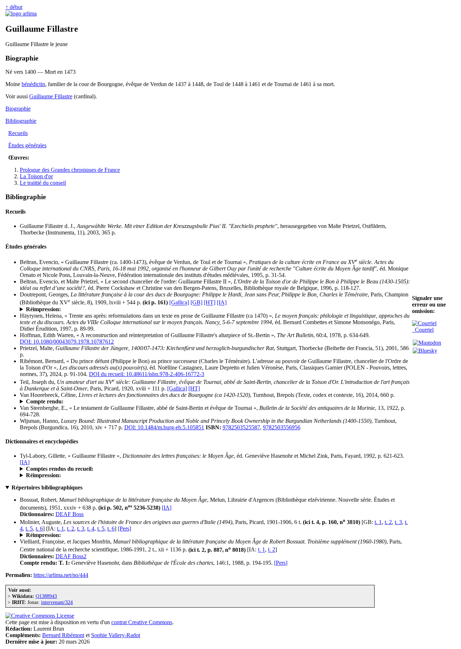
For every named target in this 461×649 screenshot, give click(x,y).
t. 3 (398, 522)
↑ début (13, 7)
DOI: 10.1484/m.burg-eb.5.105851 (164, 427)
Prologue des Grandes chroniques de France (70, 170)
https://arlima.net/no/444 (60, 575)
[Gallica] (179, 303)
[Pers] (124, 528)
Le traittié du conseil (43, 183)
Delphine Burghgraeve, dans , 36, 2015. (123, 401)
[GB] (196, 303)
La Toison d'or (36, 176)
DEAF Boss (69, 514)
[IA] (222, 303)
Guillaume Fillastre (50, 96)
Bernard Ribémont (63, 635)
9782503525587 (241, 427)
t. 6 (39, 528)
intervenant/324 (57, 602)
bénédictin (33, 84)
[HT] (209, 303)
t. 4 (90, 528)
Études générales (27, 145)
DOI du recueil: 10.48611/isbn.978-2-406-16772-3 (146, 374)
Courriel (423, 330)
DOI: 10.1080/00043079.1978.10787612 (67, 342)
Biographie (18, 109)
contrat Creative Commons (141, 622)
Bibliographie (20, 121)
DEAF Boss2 (70, 556)
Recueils (18, 133)
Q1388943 (46, 596)
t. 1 (378, 522)
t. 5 (29, 528)
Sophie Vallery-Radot (115, 635)
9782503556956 (281, 427)
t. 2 (388, 522)
